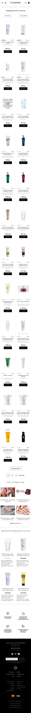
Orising (12, 687)
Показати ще (15, 468)
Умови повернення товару (15, 705)
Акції (13, 676)
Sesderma (12, 688)
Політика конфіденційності (15, 703)
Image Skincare (20, 685)
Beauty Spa (12, 683)
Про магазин (11, 672)
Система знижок (20, 674)
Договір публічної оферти (15, 707)
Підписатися (21, 659)
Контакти (19, 676)
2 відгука (12, 40)
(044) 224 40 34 (15, 648)
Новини (18, 672)
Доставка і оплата (10, 674)
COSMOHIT (15, 2)
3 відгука (28, 40)
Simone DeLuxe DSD (21, 687)
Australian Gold (20, 681)
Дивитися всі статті (15, 523)
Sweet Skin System (10, 690)
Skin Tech (19, 688)
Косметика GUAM (10, 681)
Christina (18, 683)
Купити (8, 51)
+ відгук (12, 77)
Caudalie (12, 685)
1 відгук (28, 225)
